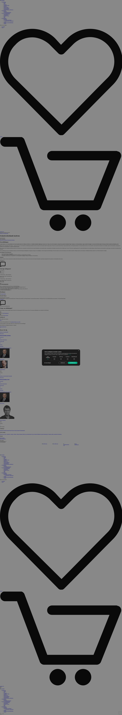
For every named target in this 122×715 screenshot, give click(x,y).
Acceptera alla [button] (73, 362)
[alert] (61, 357)
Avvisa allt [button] (63, 362)
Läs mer (69, 354)
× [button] (78, 350)
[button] (48, 362)
